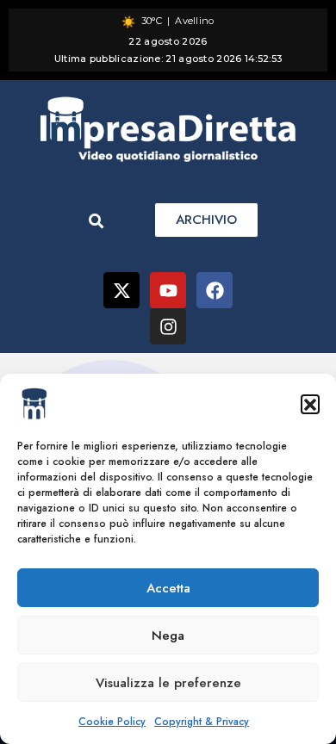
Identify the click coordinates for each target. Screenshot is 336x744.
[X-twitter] (121, 290)
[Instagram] (168, 326)
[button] (310, 403)
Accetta (168, 588)
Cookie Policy (112, 721)
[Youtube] (168, 290)
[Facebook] (214, 290)
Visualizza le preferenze (168, 682)
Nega (168, 635)
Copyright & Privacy (201, 721)
